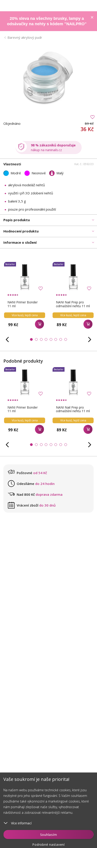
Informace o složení (20, 242)
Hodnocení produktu (21, 231)
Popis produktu (16, 220)
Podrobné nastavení (48, 844)
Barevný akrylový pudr (24, 37)
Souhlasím (48, 834)
